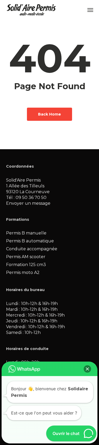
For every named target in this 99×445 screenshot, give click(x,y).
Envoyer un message (28, 203)
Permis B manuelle (26, 233)
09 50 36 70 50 (31, 197)
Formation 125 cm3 (26, 264)
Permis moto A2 (23, 272)
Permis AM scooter (25, 256)
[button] (90, 9)
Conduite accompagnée (31, 248)
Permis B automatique (30, 240)
